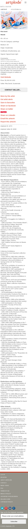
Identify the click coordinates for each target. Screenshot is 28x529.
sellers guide (5, 499)
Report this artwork (8, 122)
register (4, 477)
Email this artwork (8, 118)
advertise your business (9, 496)
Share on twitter (7, 109)
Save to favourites (8, 103)
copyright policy (7, 502)
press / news (5, 485)
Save (4, 112)
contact (4, 482)
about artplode (6, 480)
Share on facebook (8, 106)
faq (2, 488)
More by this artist (8, 96)
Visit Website (6, 77)
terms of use (5, 491)
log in (3, 474)
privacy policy (6, 493)
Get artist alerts (7, 99)
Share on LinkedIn (8, 115)
